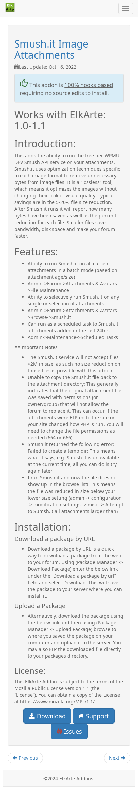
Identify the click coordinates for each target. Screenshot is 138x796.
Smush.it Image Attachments (51, 49)
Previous (27, 758)
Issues (72, 731)
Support (96, 716)
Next (115, 758)
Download (50, 716)
